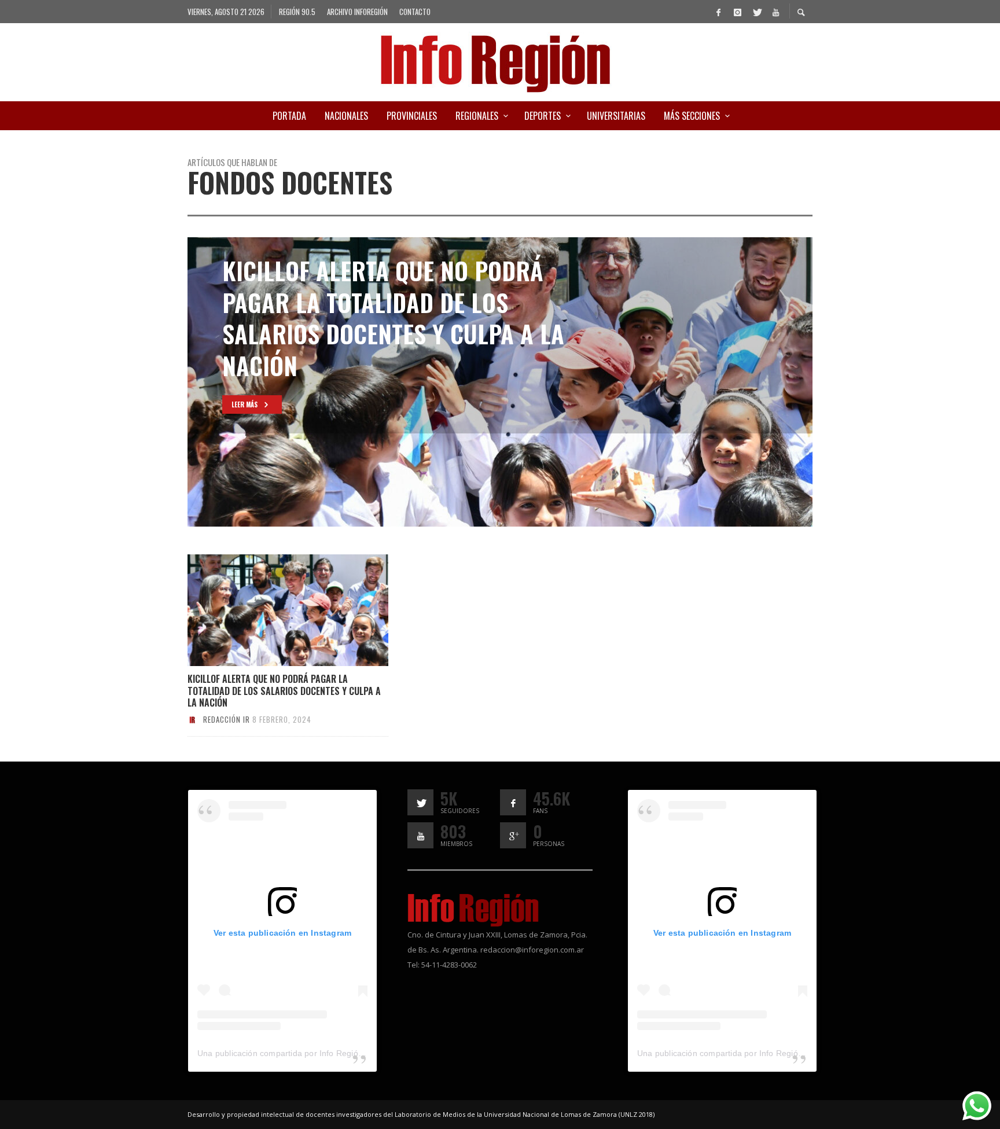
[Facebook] (718, 11)
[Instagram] (737, 11)
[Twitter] (756, 11)
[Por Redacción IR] (192, 719)
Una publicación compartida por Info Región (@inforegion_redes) (320, 1053)
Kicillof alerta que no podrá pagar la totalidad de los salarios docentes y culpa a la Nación (284, 691)
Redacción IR (226, 719)
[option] (500, 382)
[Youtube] (775, 11)
